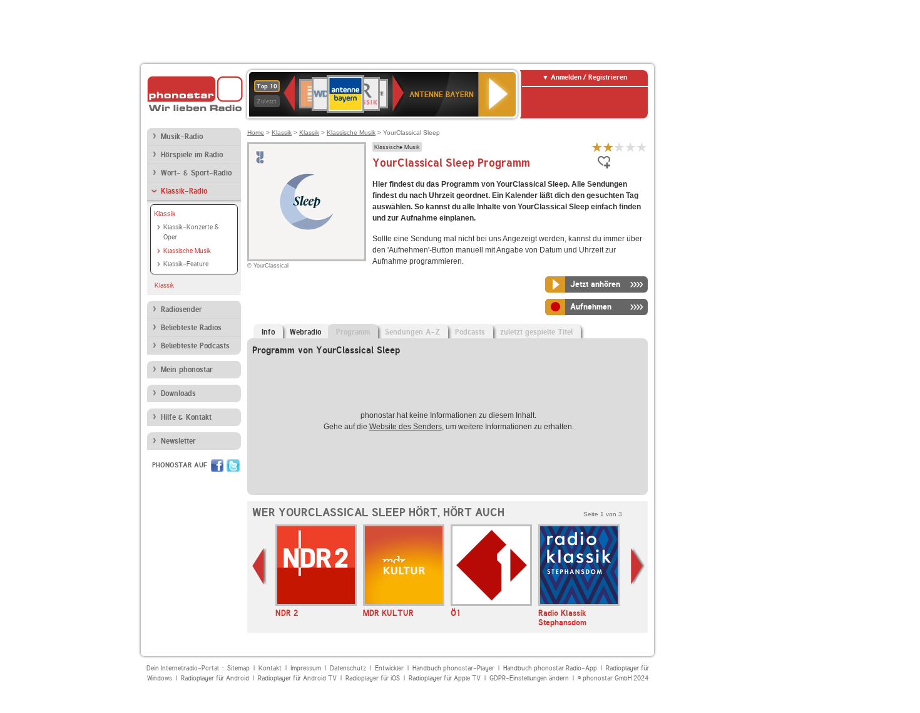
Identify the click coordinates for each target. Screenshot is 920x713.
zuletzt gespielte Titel (536, 332)
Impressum (305, 668)
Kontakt (270, 668)
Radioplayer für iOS (372, 678)
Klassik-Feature (185, 264)
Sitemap (238, 668)
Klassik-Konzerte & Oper (191, 232)
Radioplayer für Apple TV (445, 678)
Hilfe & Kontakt (186, 417)
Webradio (305, 332)
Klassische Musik (187, 251)
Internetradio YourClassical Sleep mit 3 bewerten (619, 147)
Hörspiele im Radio (192, 154)
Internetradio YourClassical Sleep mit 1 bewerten (597, 147)
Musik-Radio (182, 136)
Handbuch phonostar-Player (453, 668)
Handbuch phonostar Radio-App (550, 668)
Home (255, 132)
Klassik (165, 213)
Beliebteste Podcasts (195, 345)
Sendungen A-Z (412, 332)
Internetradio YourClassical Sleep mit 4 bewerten (630, 147)
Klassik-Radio (184, 191)
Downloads (178, 393)
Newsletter (178, 441)
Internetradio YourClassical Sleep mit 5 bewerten (642, 147)
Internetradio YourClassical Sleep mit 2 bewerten (608, 147)
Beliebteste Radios (191, 327)
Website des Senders (405, 426)
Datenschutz (348, 668)
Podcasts (470, 332)
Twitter (233, 465)
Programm (353, 332)
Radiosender (181, 309)
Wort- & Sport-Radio (196, 173)
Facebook (217, 465)
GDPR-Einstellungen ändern (529, 678)
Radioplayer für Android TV (297, 678)
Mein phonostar (187, 369)
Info (268, 332)
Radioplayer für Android (215, 678)
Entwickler (389, 668)
